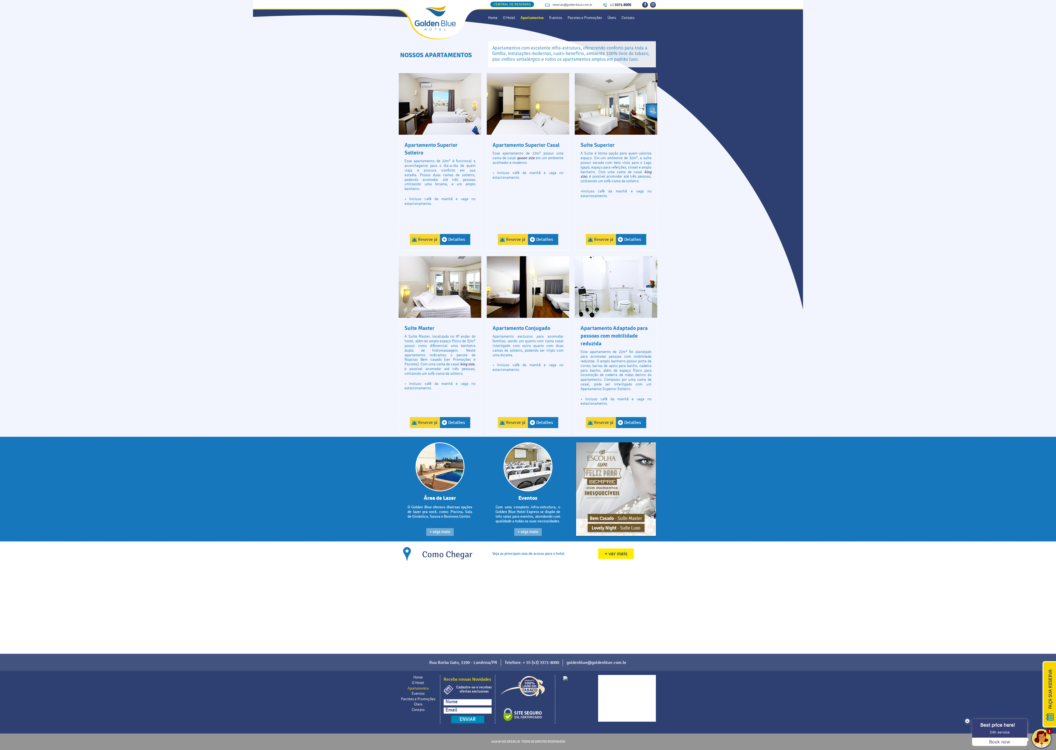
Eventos (555, 18)
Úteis (611, 18)
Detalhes (456, 239)
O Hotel (509, 18)
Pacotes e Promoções (585, 18)
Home (492, 18)
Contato (628, 18)
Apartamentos (532, 17)
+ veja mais (440, 531)
